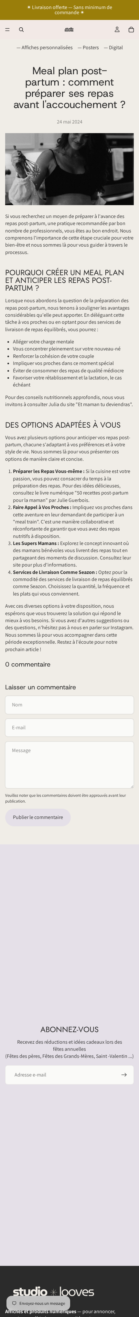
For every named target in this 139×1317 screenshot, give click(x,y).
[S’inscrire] (124, 1075)
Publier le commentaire (38, 817)
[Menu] (7, 29)
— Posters (88, 47)
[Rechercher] (21, 30)
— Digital (113, 47)
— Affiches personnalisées (44, 47)
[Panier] (131, 30)
